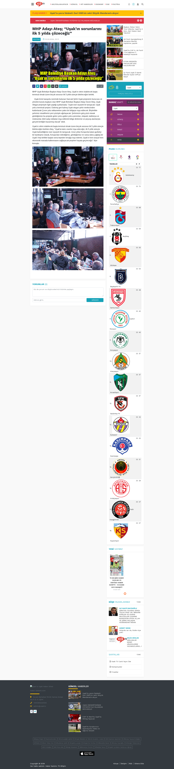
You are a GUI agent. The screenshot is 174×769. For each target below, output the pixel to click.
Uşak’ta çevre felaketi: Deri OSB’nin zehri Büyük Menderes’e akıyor (84, 13)
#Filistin (37, 743)
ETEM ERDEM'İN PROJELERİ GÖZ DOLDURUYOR (130, 63)
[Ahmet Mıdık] (114, 630)
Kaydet (64, 86)
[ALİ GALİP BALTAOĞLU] (114, 611)
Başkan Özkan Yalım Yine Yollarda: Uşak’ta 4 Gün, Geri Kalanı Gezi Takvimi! (133, 30)
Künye (115, 763)
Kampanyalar (116, 667)
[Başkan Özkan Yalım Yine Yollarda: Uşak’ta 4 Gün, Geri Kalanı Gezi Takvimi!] (115, 30)
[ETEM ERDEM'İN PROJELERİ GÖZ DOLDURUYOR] (115, 64)
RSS (130, 763)
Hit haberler (87, 4)
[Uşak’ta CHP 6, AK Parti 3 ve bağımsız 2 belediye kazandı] (115, 53)
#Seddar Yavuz (100, 747)
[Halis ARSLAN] (118, 640)
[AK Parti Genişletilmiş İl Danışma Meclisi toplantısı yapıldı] (115, 41)
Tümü (139, 602)
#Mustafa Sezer (103, 743)
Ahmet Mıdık (125, 628)
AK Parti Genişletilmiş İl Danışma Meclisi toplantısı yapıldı (133, 41)
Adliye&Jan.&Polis (60, 4)
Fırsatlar (114, 672)
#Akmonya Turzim (86, 747)
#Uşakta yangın (75, 743)
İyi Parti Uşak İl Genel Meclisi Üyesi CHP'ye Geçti (132, 75)
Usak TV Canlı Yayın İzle (121, 661)
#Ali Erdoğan (46, 747)
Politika (116, 4)
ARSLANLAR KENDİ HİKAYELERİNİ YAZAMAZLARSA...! (134, 643)
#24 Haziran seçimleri (113, 739)
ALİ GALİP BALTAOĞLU (128, 608)
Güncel (74, 4)
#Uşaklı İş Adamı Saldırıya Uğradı (120, 747)
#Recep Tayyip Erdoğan (132, 739)
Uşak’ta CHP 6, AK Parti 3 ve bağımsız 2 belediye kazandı (133, 52)
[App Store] (87, 753)
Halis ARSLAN (133, 638)
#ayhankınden (51, 739)
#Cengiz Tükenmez (133, 743)
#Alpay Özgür (39, 739)
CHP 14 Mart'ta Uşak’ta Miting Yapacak (66, 21)
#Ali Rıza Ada (58, 747)
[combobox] (134, 88)
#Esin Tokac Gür (48, 743)
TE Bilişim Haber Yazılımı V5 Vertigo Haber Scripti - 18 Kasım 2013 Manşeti (116, 582)
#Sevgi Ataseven (71, 747)
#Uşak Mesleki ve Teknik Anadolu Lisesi (89, 739)
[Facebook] (31, 711)
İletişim (124, 763)
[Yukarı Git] (167, 762)
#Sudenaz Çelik (61, 743)
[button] (33, 4)
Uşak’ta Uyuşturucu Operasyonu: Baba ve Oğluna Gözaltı (91, 729)
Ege (107, 4)
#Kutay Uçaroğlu (118, 743)
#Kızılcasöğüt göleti (66, 739)
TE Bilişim (62, 766)
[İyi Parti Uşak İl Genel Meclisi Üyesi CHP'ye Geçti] (115, 75)
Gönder (95, 300)
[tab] (113, 157)
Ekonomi (99, 4)
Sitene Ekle (139, 763)
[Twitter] (35, 711)
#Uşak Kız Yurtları (89, 743)
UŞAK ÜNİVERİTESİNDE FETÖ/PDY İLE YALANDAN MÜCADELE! (93, 707)
